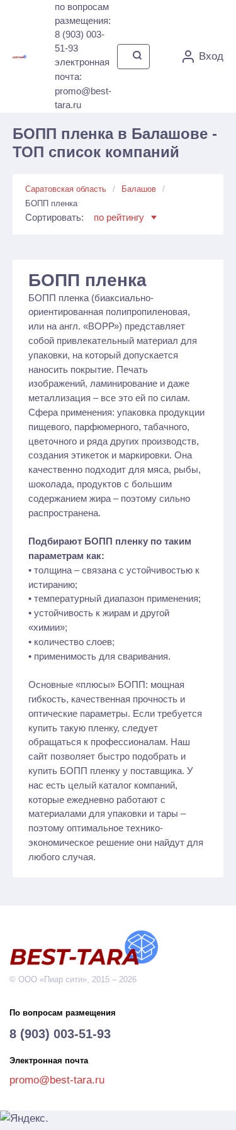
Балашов (138, 189)
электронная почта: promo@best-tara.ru (83, 83)
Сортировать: (84, 217)
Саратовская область (65, 189)
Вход (211, 56)
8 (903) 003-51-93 (60, 1034)
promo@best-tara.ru (56, 1080)
